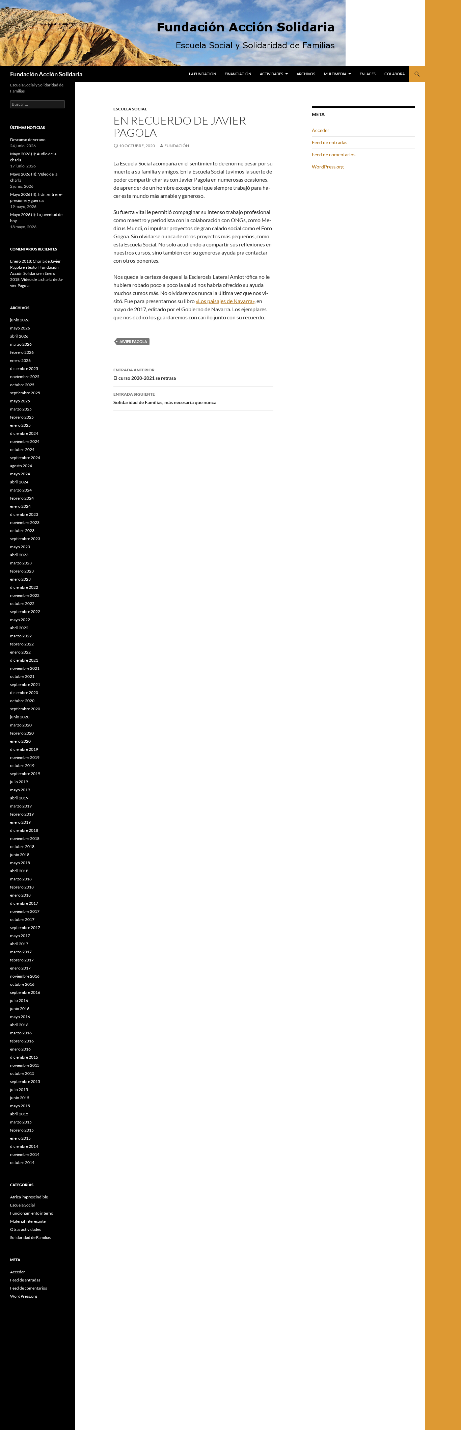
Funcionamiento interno (31, 1213)
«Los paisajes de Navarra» (225, 301)
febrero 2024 (22, 498)
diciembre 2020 (24, 692)
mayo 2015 (20, 1105)
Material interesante (28, 1221)
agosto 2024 (21, 465)
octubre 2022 (22, 603)
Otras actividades (25, 1229)
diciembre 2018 (24, 830)
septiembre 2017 (25, 927)
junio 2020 (19, 716)
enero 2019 (20, 822)
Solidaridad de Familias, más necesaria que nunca (164, 398)
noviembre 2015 (24, 1065)
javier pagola (133, 341)
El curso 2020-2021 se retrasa (144, 374)
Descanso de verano (28, 139)
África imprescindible (29, 1196)
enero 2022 (20, 652)
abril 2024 (19, 481)
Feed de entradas (329, 142)
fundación (176, 145)
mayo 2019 (20, 789)
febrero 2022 (22, 643)
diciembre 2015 (24, 1057)
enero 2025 (20, 425)
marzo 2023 (21, 562)
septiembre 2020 (25, 708)
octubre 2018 (22, 846)
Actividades (271, 74)
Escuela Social (130, 108)
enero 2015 (20, 1138)
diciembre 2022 (24, 587)
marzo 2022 (21, 635)
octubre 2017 (22, 919)
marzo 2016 (21, 1032)
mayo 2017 (20, 935)
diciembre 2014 (24, 1146)
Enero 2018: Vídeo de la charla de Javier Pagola (36, 279)
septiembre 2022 (25, 611)
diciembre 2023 (24, 514)
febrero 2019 (22, 814)
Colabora (394, 74)
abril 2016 (19, 1024)
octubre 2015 (22, 1073)
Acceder (320, 130)
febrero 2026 (22, 352)
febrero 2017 (22, 959)
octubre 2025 (22, 384)
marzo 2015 (21, 1121)
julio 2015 (19, 1089)
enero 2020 (20, 741)
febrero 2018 (22, 887)
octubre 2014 (22, 1162)
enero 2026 (20, 360)
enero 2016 (20, 1049)
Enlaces (368, 74)
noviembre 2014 (24, 1154)
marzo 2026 (21, 344)
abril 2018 (19, 870)
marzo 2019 (21, 806)
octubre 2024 (22, 449)
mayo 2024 (20, 473)
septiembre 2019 (25, 773)
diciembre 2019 (24, 749)
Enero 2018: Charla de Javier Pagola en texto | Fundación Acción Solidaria (35, 267)
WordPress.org (328, 166)
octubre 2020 (22, 700)
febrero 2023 (22, 571)
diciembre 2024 (24, 433)
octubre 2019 (22, 765)
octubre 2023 (22, 530)
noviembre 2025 (24, 376)
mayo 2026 (20, 327)
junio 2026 (19, 319)
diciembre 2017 (24, 903)
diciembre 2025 (24, 368)
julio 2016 (19, 1000)
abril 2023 (19, 554)
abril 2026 (19, 336)
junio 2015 (19, 1097)
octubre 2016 (22, 984)
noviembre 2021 (24, 668)
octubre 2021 (22, 676)
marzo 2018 (21, 878)
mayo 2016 (20, 1016)
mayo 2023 (20, 546)
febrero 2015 (22, 1130)
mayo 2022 (20, 619)
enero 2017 (20, 968)
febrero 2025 (22, 417)
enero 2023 (20, 579)
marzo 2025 (21, 409)
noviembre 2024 (24, 441)
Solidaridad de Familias (30, 1237)
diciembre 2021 (24, 660)
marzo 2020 (21, 724)
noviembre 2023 (24, 522)
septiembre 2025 (25, 392)
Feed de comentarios (333, 154)
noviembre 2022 (24, 595)
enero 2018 (20, 895)
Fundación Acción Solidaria (46, 74)
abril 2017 (19, 943)
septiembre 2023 (25, 538)
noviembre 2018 (24, 838)
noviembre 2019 (24, 757)
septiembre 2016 (25, 992)
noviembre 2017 (24, 911)
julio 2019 (19, 781)
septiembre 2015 (25, 1081)
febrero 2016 (22, 1040)
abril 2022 (19, 627)
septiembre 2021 (25, 684)
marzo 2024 (21, 490)
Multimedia (335, 74)
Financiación (238, 74)
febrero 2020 (22, 733)
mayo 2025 (20, 400)
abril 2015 (19, 1113)
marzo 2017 (21, 951)
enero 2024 (20, 506)
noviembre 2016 (24, 976)
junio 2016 (19, 1008)
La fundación (202, 74)
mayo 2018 (20, 862)
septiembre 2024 (25, 457)
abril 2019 (19, 797)
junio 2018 (19, 854)
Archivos (306, 74)
